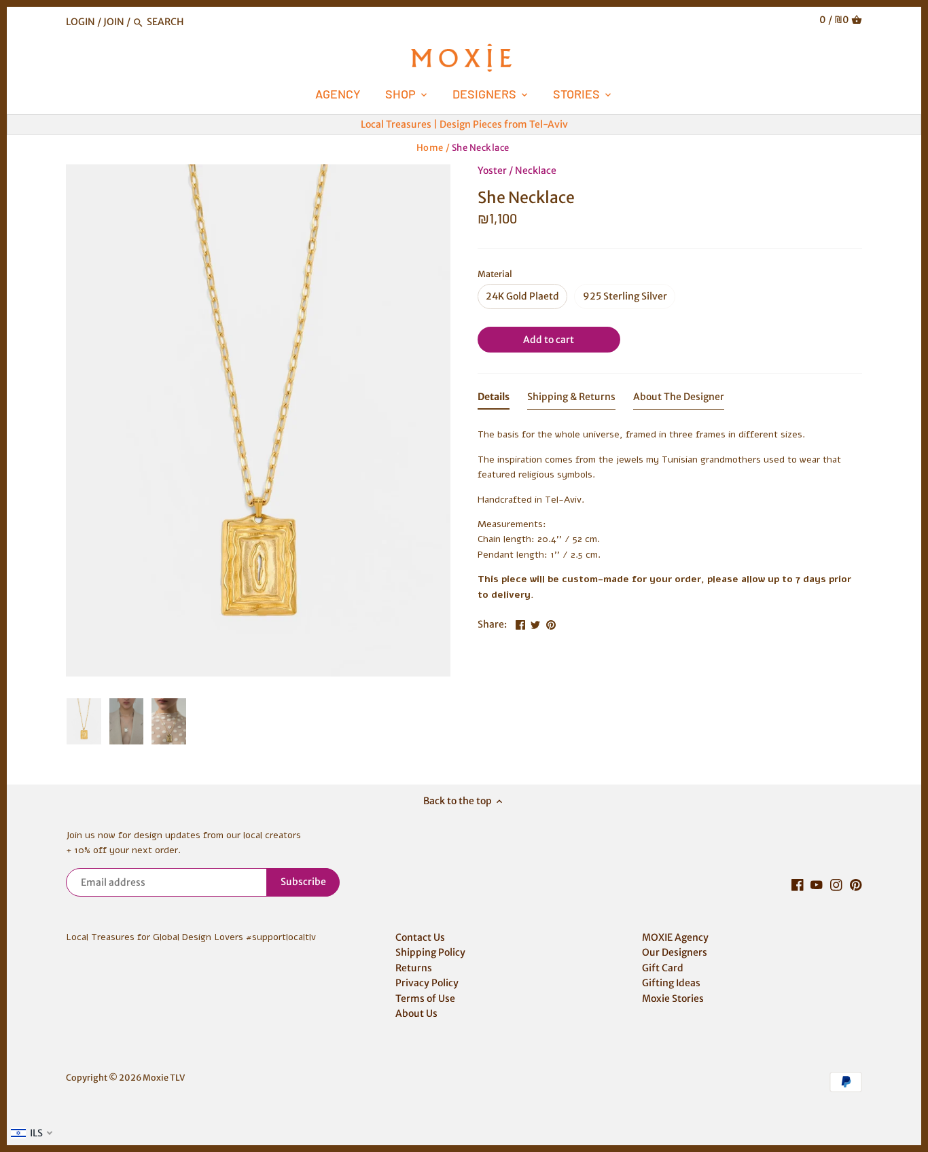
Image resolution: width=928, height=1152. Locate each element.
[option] (258, 420)
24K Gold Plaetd (522, 296)
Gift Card (662, 968)
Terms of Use (425, 998)
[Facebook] (797, 885)
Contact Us (420, 937)
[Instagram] (836, 885)
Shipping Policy (430, 952)
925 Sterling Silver (625, 296)
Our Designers (674, 952)
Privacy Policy (427, 983)
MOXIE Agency (675, 937)
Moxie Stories (673, 998)
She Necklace (481, 148)
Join (113, 22)
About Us (416, 1013)
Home (430, 148)
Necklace (535, 170)
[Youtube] (816, 885)
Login (80, 22)
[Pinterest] (856, 885)
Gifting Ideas (671, 983)
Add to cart (548, 340)
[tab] (494, 399)
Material (495, 274)
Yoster (492, 170)
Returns (413, 968)
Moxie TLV (164, 1078)
